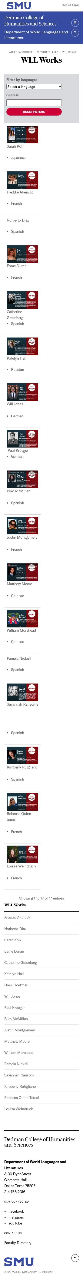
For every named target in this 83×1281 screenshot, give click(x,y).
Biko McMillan (16, 1018)
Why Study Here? (47, 52)
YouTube (15, 1223)
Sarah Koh (12, 940)
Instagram (16, 1217)
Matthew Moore (17, 1041)
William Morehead (18, 1052)
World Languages (20, 52)
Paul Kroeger (14, 1007)
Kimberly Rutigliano (20, 1086)
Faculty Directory (18, 1242)
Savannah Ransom (19, 1075)
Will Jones (12, 996)
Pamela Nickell (16, 1063)
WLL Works (15, 904)
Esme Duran (14, 951)
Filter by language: (21, 80)
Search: (12, 95)
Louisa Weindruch (18, 1108)
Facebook (16, 1211)
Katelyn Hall (14, 973)
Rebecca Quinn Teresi (21, 1097)
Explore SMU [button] (70, 5)
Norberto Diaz (15, 928)
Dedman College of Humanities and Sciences (30, 20)
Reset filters (34, 112)
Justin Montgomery (19, 1030)
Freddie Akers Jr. (17, 917)
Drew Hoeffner (15, 985)
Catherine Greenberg (20, 962)
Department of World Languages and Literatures (36, 35)
